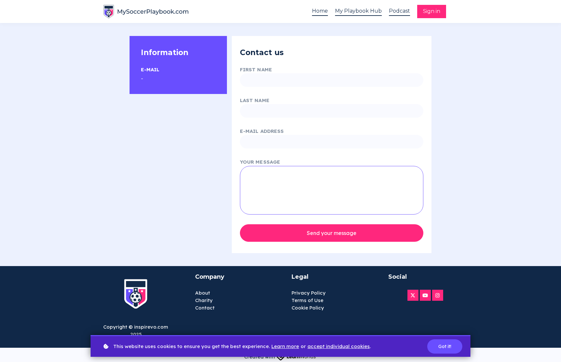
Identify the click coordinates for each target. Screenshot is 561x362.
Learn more (285, 346)
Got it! (444, 346)
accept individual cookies (338, 346)
